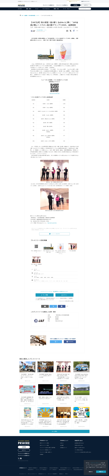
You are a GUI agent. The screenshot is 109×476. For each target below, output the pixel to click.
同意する (101, 471)
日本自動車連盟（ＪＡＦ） (34, 15)
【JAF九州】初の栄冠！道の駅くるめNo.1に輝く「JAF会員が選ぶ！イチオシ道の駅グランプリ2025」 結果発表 (63, 377)
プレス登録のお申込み (79, 449)
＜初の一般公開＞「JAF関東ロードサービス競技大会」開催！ (81, 421)
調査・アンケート (37, 270)
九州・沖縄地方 (36, 277)
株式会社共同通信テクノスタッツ (65, 469)
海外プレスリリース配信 (44, 445)
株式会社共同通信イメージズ (78, 467)
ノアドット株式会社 (52, 469)
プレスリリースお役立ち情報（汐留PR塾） (48, 447)
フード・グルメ (66, 8)
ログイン (86, 5)
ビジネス (20, 8)
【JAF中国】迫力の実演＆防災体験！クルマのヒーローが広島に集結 (63, 399)
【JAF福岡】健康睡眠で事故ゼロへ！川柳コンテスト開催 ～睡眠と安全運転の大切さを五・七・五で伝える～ (27, 400)
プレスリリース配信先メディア (45, 449)
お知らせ (61, 443)
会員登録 (75, 5)
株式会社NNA (30, 469)
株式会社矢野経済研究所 (78, 469)
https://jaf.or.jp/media (52, 223)
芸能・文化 (56, 8)
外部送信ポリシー (42, 473)
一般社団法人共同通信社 (32, 467)
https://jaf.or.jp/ (59, 320)
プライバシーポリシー (95, 462)
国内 (73, 1)
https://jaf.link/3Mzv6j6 (54, 93)
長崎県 (45, 277)
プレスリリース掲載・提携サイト (46, 452)
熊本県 (48, 277)
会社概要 (61, 445)
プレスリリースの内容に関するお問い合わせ (83, 452)
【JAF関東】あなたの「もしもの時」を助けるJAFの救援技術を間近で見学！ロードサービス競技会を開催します (45, 422)
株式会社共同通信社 (43, 467)
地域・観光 (28, 8)
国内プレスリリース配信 (44, 443)
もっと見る (54, 431)
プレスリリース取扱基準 (52, 473)
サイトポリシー (22, 473)
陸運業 (26, 15)
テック (36, 8)
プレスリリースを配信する (48, 5)
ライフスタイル (46, 8)
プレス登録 (45, 294)
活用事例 (41, 454)
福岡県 (41, 277)
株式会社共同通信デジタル (65, 467)
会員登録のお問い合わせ (79, 443)
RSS (66, 473)
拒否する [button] (91, 471)
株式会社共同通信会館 (54, 467)
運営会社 (60, 473)
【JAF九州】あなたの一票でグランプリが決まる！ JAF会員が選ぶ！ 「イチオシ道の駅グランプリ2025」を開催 (27, 422)
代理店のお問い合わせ (79, 445)
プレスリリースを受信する (62, 5)
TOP (22, 15)
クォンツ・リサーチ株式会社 (41, 469)
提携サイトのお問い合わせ (80, 447)
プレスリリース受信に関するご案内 (66, 301)
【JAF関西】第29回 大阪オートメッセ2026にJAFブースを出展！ (45, 376)
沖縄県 (52, 277)
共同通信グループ (63, 447)
